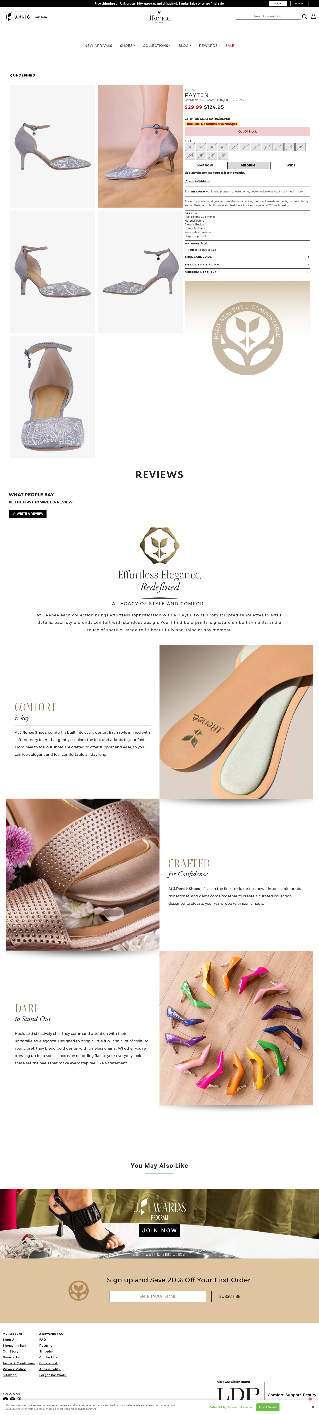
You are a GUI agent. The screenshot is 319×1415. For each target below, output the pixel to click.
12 (212, 155)
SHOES (126, 46)
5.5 (201, 147)
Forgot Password (53, 1375)
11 (201, 155)
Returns (45, 1345)
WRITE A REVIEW (29, 513)
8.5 (267, 147)
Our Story (10, 1351)
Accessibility (50, 1369)
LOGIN (278, 3)
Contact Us (48, 1357)
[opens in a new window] (6, 1399)
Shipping (46, 1351)
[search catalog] (305, 17)
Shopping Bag (14, 1345)
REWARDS (208, 46)
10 (300, 147)
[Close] (313, 1407)
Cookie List (48, 1363)
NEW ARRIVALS (98, 46)
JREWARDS (198, 191)
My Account (13, 1334)
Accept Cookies (268, 1407)
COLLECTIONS (155, 46)
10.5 (190, 155)
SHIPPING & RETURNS (201, 272)
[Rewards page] (25, 16)
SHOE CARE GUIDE (198, 256)
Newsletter (12, 1357)
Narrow (205, 165)
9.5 (289, 147)
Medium (248, 165)
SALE (229, 46)
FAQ (42, 1339)
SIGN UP (299, 3)
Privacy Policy (14, 1369)
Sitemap (10, 1375)
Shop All (10, 1339)
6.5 (223, 147)
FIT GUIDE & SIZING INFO (203, 264)
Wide (291, 165)
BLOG (184, 46)
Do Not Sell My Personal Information (231, 1407)
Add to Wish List (199, 181)
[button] (22, 75)
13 (223, 155)
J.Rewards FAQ (51, 1334)
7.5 (245, 147)
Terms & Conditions (19, 1363)
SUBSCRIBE (229, 1296)
